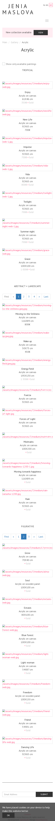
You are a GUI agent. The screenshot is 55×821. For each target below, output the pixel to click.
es (47, 4)
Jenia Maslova (18, 9)
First (6, 296)
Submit (44, 794)
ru (44, 4)
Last (46, 296)
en (51, 4)
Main (4, 42)
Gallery (14, 42)
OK (8, 815)
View (40, 32)
